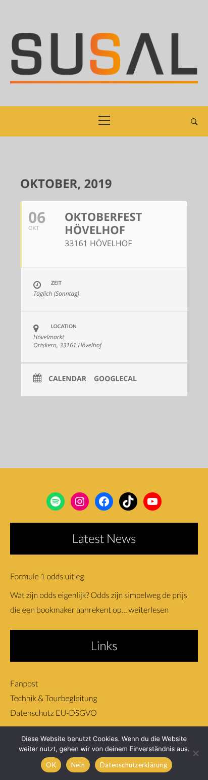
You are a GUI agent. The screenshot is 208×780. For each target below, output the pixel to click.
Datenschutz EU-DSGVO (53, 713)
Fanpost (24, 684)
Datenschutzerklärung (133, 765)
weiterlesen (148, 610)
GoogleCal (115, 379)
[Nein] (195, 753)
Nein (78, 765)
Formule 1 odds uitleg (47, 576)
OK (51, 765)
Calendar (67, 379)
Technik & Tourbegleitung (53, 698)
